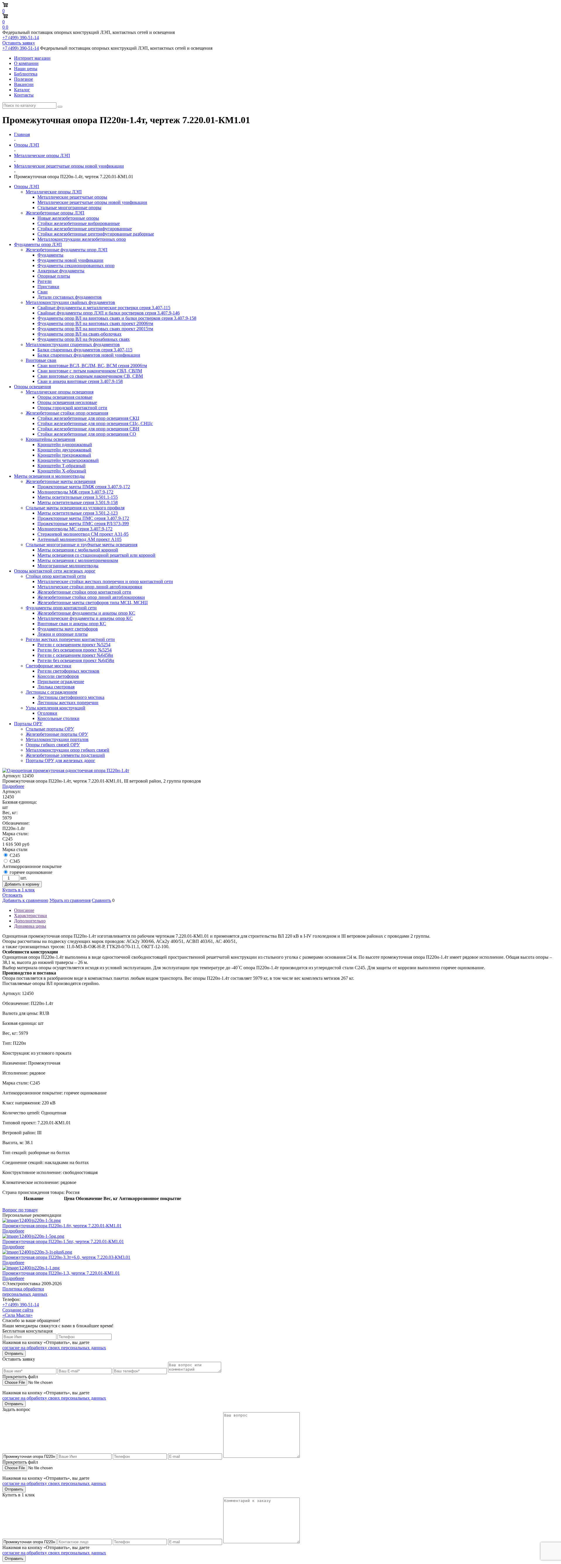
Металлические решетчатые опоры (72, 197)
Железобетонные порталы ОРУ (57, 734)
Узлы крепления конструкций (55, 707)
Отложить (12, 895)
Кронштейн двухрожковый (64, 449)
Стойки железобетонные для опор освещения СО (86, 434)
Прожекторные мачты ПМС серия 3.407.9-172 (83, 518)
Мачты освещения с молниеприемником (77, 560)
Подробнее (13, 786)
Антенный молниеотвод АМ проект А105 (79, 539)
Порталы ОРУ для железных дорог (60, 760)
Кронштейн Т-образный (61, 465)
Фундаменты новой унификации (70, 260)
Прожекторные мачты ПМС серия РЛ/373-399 (83, 523)
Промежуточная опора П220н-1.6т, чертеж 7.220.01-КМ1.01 (62, 1225)
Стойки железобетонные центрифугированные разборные (95, 233)
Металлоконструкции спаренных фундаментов (73, 344)
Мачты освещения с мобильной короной (77, 549)
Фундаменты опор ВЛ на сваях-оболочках (79, 333)
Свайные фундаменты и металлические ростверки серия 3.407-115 (103, 307)
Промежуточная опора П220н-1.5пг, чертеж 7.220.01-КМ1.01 (63, 1241)
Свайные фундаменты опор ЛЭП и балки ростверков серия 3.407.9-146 (108, 312)
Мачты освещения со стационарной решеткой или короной (96, 555)
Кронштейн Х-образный (61, 470)
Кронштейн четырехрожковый (68, 460)
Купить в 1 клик (18, 889)
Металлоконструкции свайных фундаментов (70, 302)
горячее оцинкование (31, 872)
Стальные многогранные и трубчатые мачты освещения (81, 544)
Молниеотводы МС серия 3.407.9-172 (74, 528)
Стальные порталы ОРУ (50, 728)
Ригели (44, 281)
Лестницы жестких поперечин (67, 702)
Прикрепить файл (20, 1376)
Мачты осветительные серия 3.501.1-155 (77, 497)
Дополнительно (30, 920)
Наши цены (25, 68)
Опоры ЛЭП (26, 186)
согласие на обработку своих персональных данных (54, 1347)
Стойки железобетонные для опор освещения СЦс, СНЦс (95, 423)
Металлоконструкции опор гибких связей (67, 749)
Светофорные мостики (48, 665)
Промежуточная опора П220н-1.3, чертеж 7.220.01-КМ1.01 (61, 1273)
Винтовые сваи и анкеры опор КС (71, 623)
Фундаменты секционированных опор (76, 265)
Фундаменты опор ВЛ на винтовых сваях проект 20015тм (95, 328)
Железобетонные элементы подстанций (65, 755)
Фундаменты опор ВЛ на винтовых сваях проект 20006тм (95, 323)
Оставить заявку (18, 42)
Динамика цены (30, 926)
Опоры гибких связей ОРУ (53, 744)
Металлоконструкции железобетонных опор (81, 239)
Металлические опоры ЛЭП (54, 191)
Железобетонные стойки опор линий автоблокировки (91, 597)
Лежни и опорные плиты (62, 634)
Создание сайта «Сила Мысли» (17, 1312)
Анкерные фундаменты (60, 270)
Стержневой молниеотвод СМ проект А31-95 (83, 534)
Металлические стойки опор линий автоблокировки (89, 586)
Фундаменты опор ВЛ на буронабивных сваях (83, 339)
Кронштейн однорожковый (64, 444)
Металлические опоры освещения (60, 391)
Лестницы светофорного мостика (70, 697)
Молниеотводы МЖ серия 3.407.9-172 (75, 491)
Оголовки (47, 713)
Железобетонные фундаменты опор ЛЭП (67, 249)
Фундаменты (50, 254)
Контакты (24, 94)
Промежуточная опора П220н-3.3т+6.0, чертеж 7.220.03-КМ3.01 (66, 1257)
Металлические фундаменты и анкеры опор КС (85, 618)
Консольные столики (58, 718)
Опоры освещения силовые (64, 397)
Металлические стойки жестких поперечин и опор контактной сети (105, 581)
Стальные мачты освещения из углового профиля (75, 507)
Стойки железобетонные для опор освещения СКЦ (88, 418)
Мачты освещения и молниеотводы (49, 476)
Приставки (48, 286)
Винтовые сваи (41, 360)
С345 (15, 861)
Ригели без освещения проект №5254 (74, 649)
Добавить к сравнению (25, 900)
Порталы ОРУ (28, 723)
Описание (24, 910)
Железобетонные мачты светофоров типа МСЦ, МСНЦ (92, 602)
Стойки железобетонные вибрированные (78, 223)
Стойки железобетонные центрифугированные (84, 228)
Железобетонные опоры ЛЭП (55, 212)
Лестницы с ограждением (51, 692)
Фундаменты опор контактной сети (61, 607)
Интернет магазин (32, 58)
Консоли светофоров (58, 676)
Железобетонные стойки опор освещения (67, 412)
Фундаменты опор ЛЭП (38, 244)
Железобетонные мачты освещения (61, 481)
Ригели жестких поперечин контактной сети (70, 639)
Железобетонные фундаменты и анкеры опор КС (86, 613)
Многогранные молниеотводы (67, 565)
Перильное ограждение (60, 681)
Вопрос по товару (20, 1209)
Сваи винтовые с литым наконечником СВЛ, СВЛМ (89, 370)
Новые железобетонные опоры (68, 218)
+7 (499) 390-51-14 (20, 37)
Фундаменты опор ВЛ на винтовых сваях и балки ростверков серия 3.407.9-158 (116, 318)
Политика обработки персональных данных (24, 1291)
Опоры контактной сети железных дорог (55, 570)
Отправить (14, 1353)
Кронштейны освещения (50, 439)
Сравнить (101, 900)
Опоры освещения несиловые (67, 402)
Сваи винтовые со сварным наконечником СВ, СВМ (90, 376)
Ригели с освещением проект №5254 (73, 644)
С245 (15, 855)
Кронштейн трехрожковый (64, 455)
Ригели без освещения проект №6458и (75, 660)
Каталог (22, 89)
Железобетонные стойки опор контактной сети (84, 591)
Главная (22, 134)
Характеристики (30, 915)
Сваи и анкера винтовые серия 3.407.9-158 (80, 381)
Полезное (23, 79)
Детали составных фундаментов (69, 297)
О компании (26, 63)
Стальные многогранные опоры (69, 207)
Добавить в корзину (22, 884)
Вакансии (24, 84)
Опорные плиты (53, 276)
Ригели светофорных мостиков (68, 670)
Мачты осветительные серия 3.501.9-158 (77, 502)
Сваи (42, 291)
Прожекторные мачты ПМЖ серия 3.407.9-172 (83, 486)
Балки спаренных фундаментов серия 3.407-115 (84, 349)
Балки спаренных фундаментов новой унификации (88, 355)
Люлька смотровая (56, 686)
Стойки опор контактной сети (56, 576)
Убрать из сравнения (70, 900)
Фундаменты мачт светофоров (67, 628)
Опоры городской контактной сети (72, 407)
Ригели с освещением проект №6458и (75, 655)
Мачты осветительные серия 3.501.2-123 (77, 513)
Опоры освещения (32, 386)
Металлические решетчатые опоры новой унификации (92, 202)
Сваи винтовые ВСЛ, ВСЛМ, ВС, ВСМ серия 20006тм (92, 365)
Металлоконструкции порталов (57, 739)
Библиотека (25, 73)
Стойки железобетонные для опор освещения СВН (88, 428)
